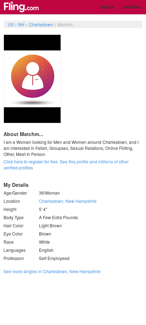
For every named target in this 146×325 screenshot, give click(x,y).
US (11, 24)
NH (21, 24)
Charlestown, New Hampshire (68, 201)
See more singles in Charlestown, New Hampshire (52, 271)
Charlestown (41, 24)
